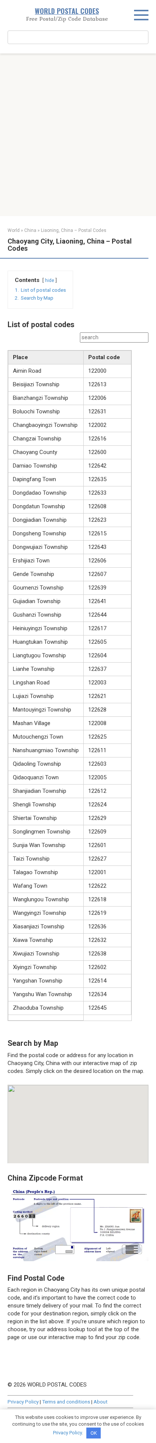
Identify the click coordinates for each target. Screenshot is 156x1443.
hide (49, 280)
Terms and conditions (66, 1402)
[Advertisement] (78, 134)
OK (93, 1433)
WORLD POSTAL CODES (67, 11)
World (14, 230)
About (101, 1402)
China (30, 230)
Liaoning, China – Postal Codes (73, 230)
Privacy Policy (23, 1402)
